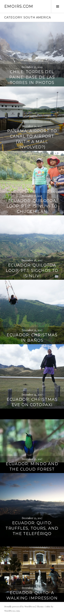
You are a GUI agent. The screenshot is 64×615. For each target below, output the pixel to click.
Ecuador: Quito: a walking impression (32, 595)
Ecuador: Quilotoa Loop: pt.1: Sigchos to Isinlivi (32, 270)
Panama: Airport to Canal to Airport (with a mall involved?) (32, 139)
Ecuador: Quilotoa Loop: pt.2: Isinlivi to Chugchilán (32, 206)
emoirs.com (18, 6)
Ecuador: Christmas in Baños (32, 338)
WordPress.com (12, 610)
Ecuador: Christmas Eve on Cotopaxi (32, 402)
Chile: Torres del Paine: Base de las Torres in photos (32, 77)
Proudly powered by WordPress (19, 606)
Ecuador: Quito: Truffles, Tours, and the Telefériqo (32, 528)
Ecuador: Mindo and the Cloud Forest (32, 466)
